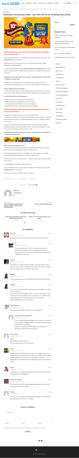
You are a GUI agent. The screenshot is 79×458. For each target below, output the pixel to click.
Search (57, 22)
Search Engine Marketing (62, 91)
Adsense (58, 64)
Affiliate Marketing (60, 67)
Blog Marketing (59, 74)
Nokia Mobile (14, 334)
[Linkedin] (67, 3)
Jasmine (12, 274)
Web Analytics (59, 109)
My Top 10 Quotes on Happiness (63, 53)
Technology (59, 98)
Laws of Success (60, 84)
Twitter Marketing (60, 105)
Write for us (42, 3)
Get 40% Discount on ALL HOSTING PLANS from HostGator (19, 173)
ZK (15, 243)
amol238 (16, 190)
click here (47, 91)
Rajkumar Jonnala (16, 379)
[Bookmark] (76, 3)
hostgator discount (10, 178)
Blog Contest (59, 71)
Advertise (29, 3)
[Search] (74, 3)
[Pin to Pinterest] (34, 185)
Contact (35, 3)
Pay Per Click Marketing (62, 88)
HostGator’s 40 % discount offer (13, 117)
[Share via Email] (36, 185)
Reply (50, 233)
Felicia (12, 348)
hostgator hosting (21, 178)
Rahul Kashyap (14, 305)
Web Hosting (12, 9)
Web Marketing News (61, 119)
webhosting (32, 178)
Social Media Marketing (62, 95)
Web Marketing (59, 116)
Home (4, 9)
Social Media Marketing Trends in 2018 (64, 57)
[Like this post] (30, 185)
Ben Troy (13, 233)
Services (56, 3)
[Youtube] (69, 3)
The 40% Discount (9, 148)
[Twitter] (65, 3)
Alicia (12, 367)
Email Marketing (60, 77)
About (23, 3)
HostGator (31, 71)
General (58, 81)
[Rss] (70, 3)
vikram (12, 260)
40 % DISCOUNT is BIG (9, 82)
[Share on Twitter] (33, 185)
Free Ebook (50, 3)
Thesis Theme (59, 102)
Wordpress (58, 123)
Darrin (12, 392)
